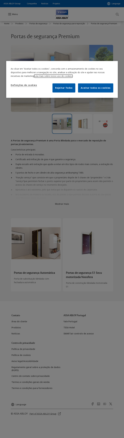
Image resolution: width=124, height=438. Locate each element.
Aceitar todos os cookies (96, 87)
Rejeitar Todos (64, 87)
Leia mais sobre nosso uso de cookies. (53, 76)
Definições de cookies (24, 85)
